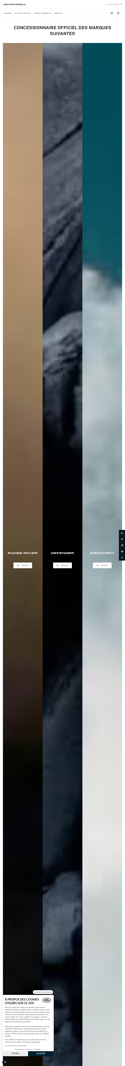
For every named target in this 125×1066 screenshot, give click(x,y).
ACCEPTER (41, 1053)
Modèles (8, 13)
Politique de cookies (23, 1014)
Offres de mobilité (42, 13)
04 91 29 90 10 (115, 4)
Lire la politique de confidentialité (15, 1045)
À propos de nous (23, 13)
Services (58, 13)
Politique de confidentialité (18, 1019)
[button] (5, 1062)
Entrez (25, 565)
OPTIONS (15, 1053)
